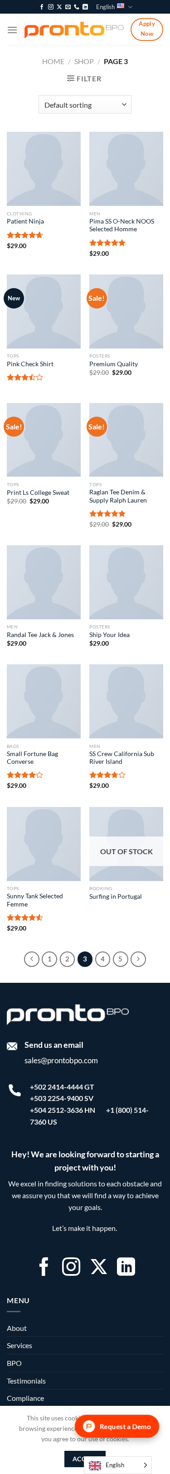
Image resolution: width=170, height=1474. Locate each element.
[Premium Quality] (126, 311)
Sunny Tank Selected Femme (35, 900)
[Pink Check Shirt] (44, 311)
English (105, 6)
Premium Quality (113, 364)
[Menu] (12, 30)
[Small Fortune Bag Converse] (44, 701)
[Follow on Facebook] (41, 7)
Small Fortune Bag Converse (32, 758)
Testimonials (26, 1380)
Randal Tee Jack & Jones (40, 634)
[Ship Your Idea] (126, 582)
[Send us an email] (68, 7)
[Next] (138, 959)
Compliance (25, 1398)
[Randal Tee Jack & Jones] (44, 582)
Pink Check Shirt (30, 364)
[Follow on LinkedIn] (85, 7)
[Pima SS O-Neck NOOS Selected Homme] (126, 169)
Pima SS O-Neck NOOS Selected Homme (121, 225)
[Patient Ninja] (44, 169)
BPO (14, 1363)
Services (19, 1345)
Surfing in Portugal (115, 896)
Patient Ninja (25, 221)
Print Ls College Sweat (38, 492)
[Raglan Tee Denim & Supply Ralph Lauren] (126, 440)
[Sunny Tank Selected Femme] (44, 844)
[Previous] (31, 959)
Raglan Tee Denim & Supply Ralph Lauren (118, 496)
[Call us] (76, 7)
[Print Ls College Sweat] (44, 440)
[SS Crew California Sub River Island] (126, 701)
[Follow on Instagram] (50, 7)
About (17, 1328)
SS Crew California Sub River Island (121, 758)
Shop (84, 61)
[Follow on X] (59, 7)
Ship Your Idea (109, 634)
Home (53, 61)
